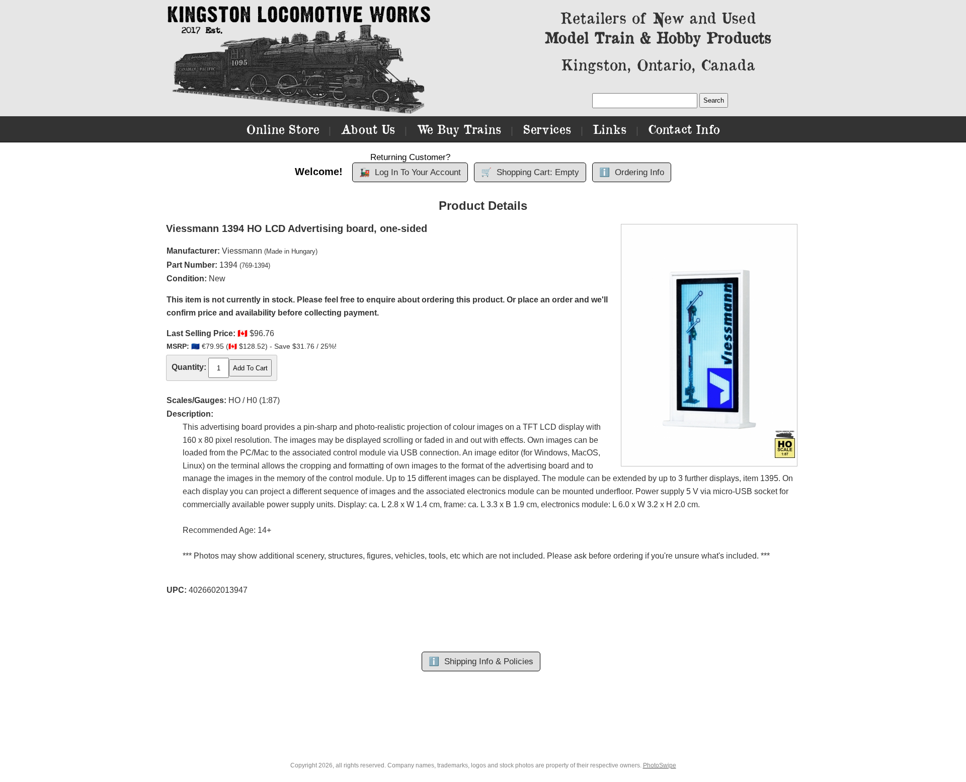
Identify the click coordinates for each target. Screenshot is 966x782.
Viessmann (242, 251)
